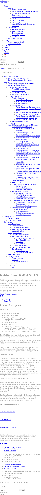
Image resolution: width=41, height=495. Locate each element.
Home (2, 69)
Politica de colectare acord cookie (14, 449)
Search (3, 60)
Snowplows (19, 242)
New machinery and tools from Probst (28, 136)
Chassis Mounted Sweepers (24, 252)
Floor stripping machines (23, 215)
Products (6, 6)
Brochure (7, 49)
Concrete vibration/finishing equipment (24, 184)
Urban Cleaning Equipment (20, 234)
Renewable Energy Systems (21, 13)
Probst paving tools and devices (22, 127)
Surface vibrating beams (23, 188)
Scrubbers (15, 260)
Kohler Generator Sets (19, 9)
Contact (6, 53)
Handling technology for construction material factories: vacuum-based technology (27, 159)
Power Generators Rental (16, 42)
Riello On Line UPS (18, 91)
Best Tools (3, 1)
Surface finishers (21, 186)
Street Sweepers (17, 249)
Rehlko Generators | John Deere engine (28, 112)
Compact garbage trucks (15, 220)
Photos (6, 51)
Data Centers (16, 15)
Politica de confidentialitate (12, 447)
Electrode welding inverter (24, 199)
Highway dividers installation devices (27, 177)
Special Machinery (18, 33)
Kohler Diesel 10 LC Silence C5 (9, 427)
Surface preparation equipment (21, 208)
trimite (21, 62)
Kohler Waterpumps (22, 103)
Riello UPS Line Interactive (20, 94)
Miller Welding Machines (20, 191)
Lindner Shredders (18, 231)
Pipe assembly (20, 163)
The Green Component (15, 38)
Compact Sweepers (22, 251)
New (13, 265)
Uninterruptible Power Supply (21, 17)
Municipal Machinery (18, 29)
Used (13, 267)
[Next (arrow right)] (3, 494)
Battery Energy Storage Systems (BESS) (25, 11)
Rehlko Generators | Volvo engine (26, 118)
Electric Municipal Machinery (21, 247)
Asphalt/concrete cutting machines (26, 206)
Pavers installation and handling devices (28, 179)
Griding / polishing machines (25, 213)
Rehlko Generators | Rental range (26, 119)
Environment (12, 27)
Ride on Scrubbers (22, 261)
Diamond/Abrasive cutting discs (26, 202)
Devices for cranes (22, 141)
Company (7, 45)
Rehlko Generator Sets (15, 96)
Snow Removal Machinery (20, 236)
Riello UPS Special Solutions (21, 89)
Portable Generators (18, 98)
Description (7, 299)
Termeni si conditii (10, 451)
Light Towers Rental (18, 20)
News (6, 47)
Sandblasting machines (23, 211)
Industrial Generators (18, 105)
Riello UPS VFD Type (19, 92)
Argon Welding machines (24, 195)
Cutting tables (20, 204)
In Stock (14, 36)
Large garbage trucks (14, 218)
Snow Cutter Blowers (23, 240)
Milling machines (21, 209)
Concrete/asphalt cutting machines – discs (25, 200)
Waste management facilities (21, 229)
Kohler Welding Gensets (23, 101)
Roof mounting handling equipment (27, 170)
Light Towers (16, 22)
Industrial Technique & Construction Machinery (23, 125)
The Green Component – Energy (18, 78)
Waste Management (18, 31)
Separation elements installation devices (28, 172)
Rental (14, 18)
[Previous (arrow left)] (1, 494)
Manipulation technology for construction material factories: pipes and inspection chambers (27, 144)
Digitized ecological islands (20, 227)
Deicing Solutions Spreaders (25, 238)
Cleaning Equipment (18, 35)
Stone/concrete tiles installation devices (28, 168)
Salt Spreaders (20, 243)
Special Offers (16, 182)
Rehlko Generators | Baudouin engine (28, 107)
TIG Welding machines (23, 193)
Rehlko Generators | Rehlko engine (27, 114)
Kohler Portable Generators (24, 100)
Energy (10, 8)
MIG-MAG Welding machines (25, 197)
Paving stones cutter (22, 148)
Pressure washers (17, 258)
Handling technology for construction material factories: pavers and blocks (27, 151)
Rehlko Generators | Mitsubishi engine (28, 116)
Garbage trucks (9, 216)
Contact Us (7, 301)
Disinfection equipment (19, 245)
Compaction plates (18, 181)
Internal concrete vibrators (24, 190)
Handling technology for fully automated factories (25, 133)
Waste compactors (17, 225)
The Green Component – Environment (20, 80)
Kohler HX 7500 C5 (5, 420)
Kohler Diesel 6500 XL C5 (7, 412)
